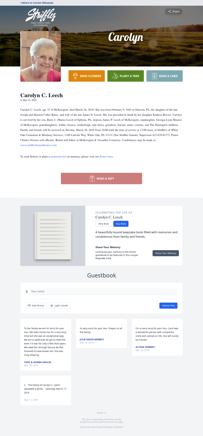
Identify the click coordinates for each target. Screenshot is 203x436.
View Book (103, 223)
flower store (106, 156)
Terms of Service (110, 422)
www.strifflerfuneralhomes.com (38, 145)
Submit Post (168, 305)
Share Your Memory (165, 253)
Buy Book (121, 223)
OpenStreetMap (105, 427)
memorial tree (59, 156)
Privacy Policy (92, 422)
